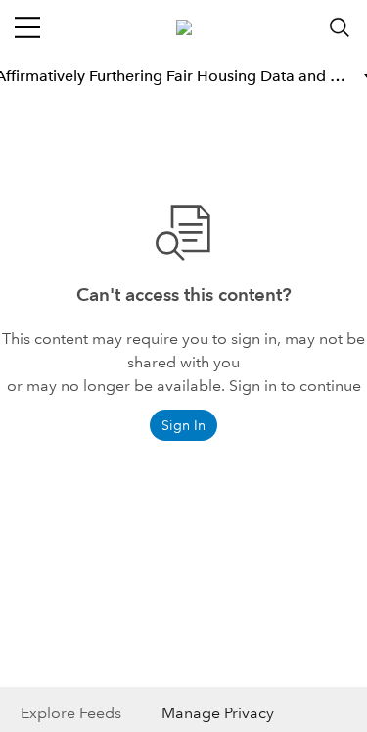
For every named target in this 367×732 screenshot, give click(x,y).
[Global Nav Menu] (27, 27)
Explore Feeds (71, 713)
